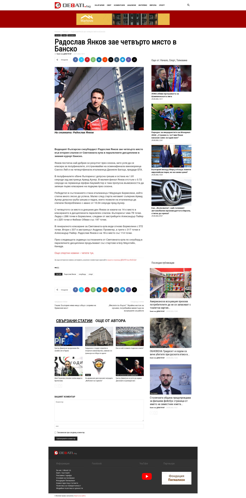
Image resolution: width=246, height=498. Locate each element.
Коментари (119, 5)
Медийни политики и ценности (69, 488)
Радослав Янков (70, 274)
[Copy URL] (134, 59)
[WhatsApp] (93, 59)
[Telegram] (122, 59)
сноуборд (82, 274)
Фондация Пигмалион (65, 480)
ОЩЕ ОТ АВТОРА (110, 320)
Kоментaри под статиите (67, 483)
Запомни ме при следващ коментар (71, 432)
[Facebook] (75, 59)
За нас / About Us (63, 470)
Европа (153, 5)
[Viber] (128, 59)
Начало (57, 32)
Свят (109, 5)
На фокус (58, 345)
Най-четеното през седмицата (127, 375)
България (99, 5)
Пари (152, 297)
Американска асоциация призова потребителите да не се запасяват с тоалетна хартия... (170, 304)
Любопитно (121, 345)
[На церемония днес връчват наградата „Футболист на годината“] (99, 366)
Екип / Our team (63, 473)
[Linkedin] (99, 59)
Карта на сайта (79, 496)
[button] (188, 5)
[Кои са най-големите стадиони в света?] (130, 336)
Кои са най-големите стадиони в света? (130, 348)
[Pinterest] (87, 59)
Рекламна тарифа (64, 475)
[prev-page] (56, 385)
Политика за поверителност (68, 485)
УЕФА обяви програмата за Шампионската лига (165, 95)
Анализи (131, 5)
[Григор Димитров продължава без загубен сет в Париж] (69, 336)
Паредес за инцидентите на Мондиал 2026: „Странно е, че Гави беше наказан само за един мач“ (170, 135)
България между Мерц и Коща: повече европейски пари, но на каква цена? (171, 170)
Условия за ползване (65, 478)
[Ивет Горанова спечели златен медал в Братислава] (69, 366)
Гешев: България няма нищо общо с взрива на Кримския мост (75, 306)
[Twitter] (81, 59)
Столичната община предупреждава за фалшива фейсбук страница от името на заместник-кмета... (170, 401)
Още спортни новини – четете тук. (74, 252)
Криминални (90, 345)
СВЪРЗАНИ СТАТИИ (74, 320)
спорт (91, 274)
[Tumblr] (116, 59)
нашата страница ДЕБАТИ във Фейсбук (121, 260)
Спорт (162, 5)
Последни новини (157, 347)
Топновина (71, 35)
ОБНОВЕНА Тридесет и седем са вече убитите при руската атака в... (170, 353)
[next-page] (60, 385)
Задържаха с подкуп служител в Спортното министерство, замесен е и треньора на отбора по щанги (98, 350)
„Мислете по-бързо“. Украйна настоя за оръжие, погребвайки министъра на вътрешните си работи (126, 308)
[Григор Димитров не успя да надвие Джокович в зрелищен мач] (130, 366)
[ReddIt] (104, 59)
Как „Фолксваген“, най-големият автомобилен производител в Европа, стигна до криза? (171, 211)
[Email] (110, 59)
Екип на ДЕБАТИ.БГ (64, 54)
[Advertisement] (99, 141)
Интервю (143, 5)
